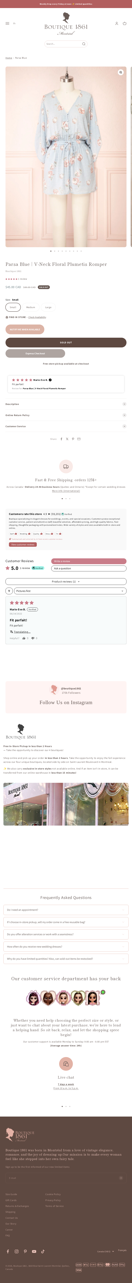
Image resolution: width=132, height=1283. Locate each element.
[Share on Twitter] (67, 439)
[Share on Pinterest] (73, 439)
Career (9, 1229)
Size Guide (11, 1194)
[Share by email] (79, 439)
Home (9, 57)
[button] (12, 278)
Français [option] (122, 1250)
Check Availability (37, 317)
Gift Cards (11, 1200)
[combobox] (63, 44)
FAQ (8, 1235)
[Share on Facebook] (61, 439)
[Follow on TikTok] (43, 1251)
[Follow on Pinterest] (25, 1251)
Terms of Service (54, 1206)
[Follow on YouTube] (34, 1251)
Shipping (10, 1211)
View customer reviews (22, 544)
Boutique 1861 (13, 271)
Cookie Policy (52, 1194)
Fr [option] (14, 23)
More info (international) (66, 490)
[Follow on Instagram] (16, 1251)
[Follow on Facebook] (8, 1251)
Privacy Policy (53, 1200)
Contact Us (12, 1217)
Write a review (62, 561)
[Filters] (9, 591)
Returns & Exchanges (17, 1206)
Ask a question (62, 568)
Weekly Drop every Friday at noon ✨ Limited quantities (66, 4)
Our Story (11, 1223)
